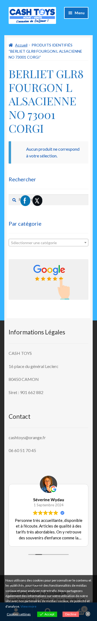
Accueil (21, 45)
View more (28, 606)
